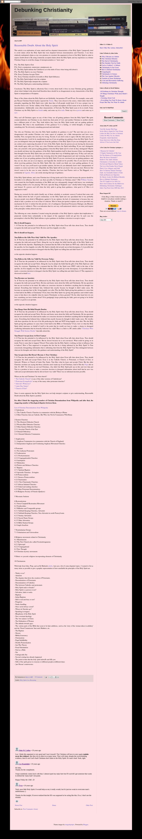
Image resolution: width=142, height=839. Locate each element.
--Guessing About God (107, 98)
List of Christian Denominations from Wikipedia (31, 407)
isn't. (16, 113)
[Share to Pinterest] (58, 677)
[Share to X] (54, 677)
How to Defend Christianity (111, 69)
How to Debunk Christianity (109, 179)
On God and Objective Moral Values (111, 164)
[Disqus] (53, 714)
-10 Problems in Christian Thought (111, 91)
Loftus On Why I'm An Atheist (109, 135)
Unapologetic (106, 72)
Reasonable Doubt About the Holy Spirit (36, 45)
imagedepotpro (69, 824)
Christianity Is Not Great (110, 67)
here (29, 273)
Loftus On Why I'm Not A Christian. (111, 133)
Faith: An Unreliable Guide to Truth (111, 173)
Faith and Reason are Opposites (109, 175)
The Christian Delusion (109, 58)
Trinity (51, 101)
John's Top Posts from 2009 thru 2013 (112, 188)
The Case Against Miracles (111, 76)
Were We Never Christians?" (109, 157)
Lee (28, 680)
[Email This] (49, 677)
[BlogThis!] (52, 677)
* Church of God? (20, 388)
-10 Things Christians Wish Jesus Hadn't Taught (113, 94)
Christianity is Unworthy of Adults (111, 162)
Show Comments (109, 120)
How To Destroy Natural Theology (111, 170)
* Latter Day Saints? (21, 386)
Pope (86, 364)
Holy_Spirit (23, 680)
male (63, 110)
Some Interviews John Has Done (110, 140)
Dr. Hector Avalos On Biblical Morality (112, 177)
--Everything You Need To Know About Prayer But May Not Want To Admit (113, 101)
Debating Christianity (109, 83)
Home (54, 805)
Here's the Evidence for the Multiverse (112, 184)
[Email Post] (45, 677)
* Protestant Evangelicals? (23, 381)
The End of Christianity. (110, 61)
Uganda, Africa (30, 172)
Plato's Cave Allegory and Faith (110, 168)
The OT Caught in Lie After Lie (110, 181)
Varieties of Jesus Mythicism (111, 78)
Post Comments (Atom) (30, 809)
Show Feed (120, 120)
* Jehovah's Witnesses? (22, 383)
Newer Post (18, 805)
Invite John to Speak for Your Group (111, 131)
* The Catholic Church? (22, 379)
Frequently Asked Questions (108, 138)
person (79, 110)
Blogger (85, 824)
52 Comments (38, 677)
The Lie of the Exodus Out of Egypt (111, 166)
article (50, 566)
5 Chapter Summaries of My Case (110, 153)
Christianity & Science (109, 74)
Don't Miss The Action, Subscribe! (111, 48)
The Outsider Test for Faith (111, 63)
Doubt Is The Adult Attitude (109, 159)
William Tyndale (87, 180)
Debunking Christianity (43, 10)
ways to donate (121, 211)
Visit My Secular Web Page (108, 129)
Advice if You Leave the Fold (109, 142)
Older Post (89, 805)
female (40, 110)
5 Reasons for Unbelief (107, 151)
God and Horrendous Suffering (112, 80)
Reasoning (33, 680)
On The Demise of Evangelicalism (110, 155)
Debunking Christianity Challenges (111, 186)
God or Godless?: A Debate (111, 65)
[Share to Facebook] (56, 677)
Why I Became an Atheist (110, 56)
